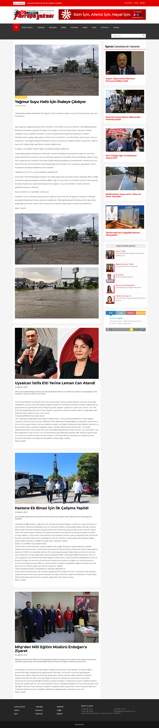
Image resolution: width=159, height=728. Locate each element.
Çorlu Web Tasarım (79, 724)
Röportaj (105, 27)
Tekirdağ (40, 27)
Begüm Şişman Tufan (125, 264)
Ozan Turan (120, 251)
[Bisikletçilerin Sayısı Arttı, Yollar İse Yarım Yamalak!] (125, 178)
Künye (136, 3)
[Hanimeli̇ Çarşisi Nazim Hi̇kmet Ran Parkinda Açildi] (125, 101)
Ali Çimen (120, 275)
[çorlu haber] (34, 15)
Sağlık (85, 27)
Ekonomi (74, 27)
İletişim (142, 3)
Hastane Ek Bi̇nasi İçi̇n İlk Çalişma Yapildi (44, 3)
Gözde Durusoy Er (123, 296)
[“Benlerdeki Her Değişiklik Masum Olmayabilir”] (125, 217)
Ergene (116, 27)
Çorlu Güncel (27, 27)
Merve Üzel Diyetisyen (125, 285)
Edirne (63, 27)
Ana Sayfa (128, 3)
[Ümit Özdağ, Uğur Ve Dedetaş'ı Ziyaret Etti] (125, 140)
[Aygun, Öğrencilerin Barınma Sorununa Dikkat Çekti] (125, 63)
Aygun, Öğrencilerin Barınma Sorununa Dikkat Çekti (120, 80)
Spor (94, 27)
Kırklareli (53, 27)
